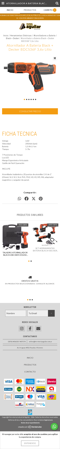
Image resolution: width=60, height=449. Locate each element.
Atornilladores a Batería (44, 35)
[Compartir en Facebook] (26, 199)
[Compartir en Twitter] (34, 199)
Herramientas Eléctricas (21, 35)
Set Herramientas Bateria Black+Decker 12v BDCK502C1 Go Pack (45, 249)
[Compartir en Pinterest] (41, 199)
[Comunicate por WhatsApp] (54, 426)
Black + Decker (12, 38)
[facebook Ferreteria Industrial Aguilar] (30, 329)
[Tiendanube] (30, 428)
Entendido (30, 443)
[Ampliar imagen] (54, 58)
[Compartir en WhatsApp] (19, 198)
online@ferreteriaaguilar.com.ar (40, 341)
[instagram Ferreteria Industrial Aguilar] (22, 329)
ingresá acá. (48, 420)
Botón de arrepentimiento (30, 423)
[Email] (38, 329)
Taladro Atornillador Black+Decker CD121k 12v (15, 253)
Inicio (5, 35)
